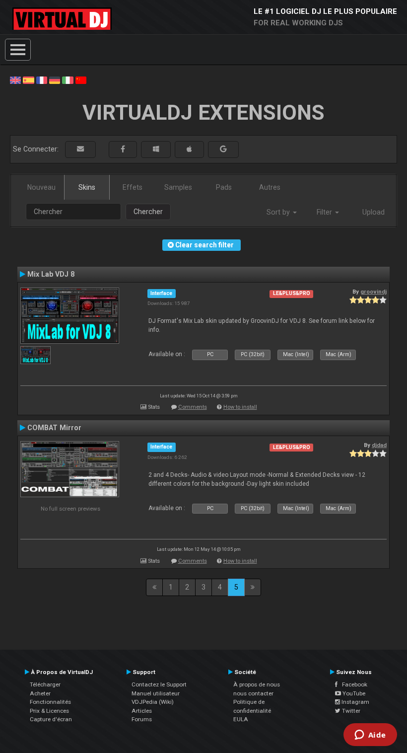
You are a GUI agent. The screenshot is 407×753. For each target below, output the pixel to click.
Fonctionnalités (50, 701)
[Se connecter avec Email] (80, 149)
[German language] (54, 79)
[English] (15, 79)
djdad (379, 445)
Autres (269, 187)
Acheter (40, 693)
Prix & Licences (49, 710)
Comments (192, 407)
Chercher (148, 212)
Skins (86, 187)
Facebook (352, 684)
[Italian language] (67, 79)
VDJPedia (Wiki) (153, 701)
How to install (240, 407)
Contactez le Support (159, 684)
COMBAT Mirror (54, 428)
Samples (178, 187)
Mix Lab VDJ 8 (50, 274)
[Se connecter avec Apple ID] (189, 149)
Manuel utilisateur (156, 693)
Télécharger (45, 684)
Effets (132, 187)
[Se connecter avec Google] (223, 149)
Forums (142, 719)
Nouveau (41, 187)
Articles (142, 710)
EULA (240, 719)
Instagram (354, 701)
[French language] (41, 79)
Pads (224, 187)
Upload (373, 212)
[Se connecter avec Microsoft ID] (156, 149)
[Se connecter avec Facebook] (123, 149)
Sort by (279, 212)
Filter (325, 212)
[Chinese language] (80, 79)
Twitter (350, 710)
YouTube (353, 693)
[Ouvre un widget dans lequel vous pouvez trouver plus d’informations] (370, 735)
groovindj (373, 291)
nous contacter (253, 693)
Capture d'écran (51, 719)
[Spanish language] (28, 79)
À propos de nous (256, 684)
